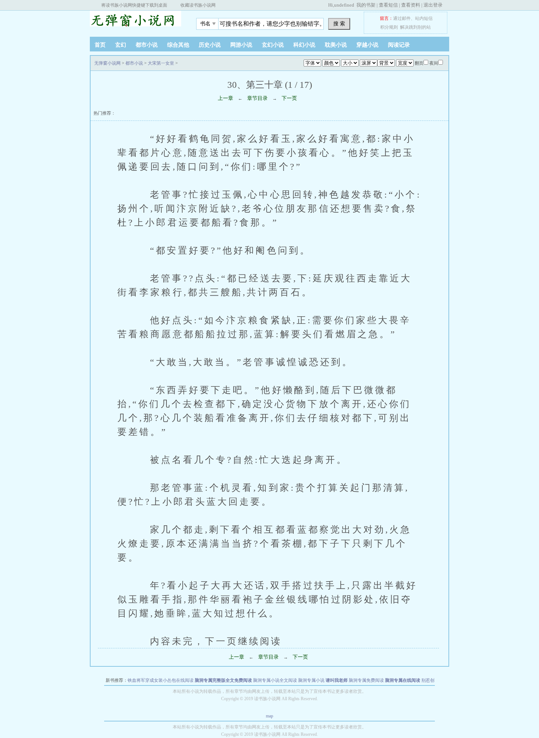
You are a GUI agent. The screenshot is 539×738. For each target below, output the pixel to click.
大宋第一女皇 (161, 63)
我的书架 (365, 5)
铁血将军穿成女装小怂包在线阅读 (161, 680)
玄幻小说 (273, 45)
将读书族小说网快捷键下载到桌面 (134, 5)
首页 (100, 45)
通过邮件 (402, 18)
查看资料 (410, 5)
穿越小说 (367, 45)
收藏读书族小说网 (198, 5)
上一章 (225, 98)
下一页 (289, 98)
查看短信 (388, 5)
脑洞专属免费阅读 (366, 680)
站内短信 (424, 18)
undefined (344, 5)
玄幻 (120, 45)
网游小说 (241, 45)
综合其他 (178, 45)
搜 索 (339, 23)
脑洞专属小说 (311, 680)
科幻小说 (304, 45)
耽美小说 (336, 45)
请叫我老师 (337, 680)
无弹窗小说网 (136, 22)
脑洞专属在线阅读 (402, 680)
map (269, 716)
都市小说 (147, 45)
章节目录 (257, 98)
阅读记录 (399, 45)
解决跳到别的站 (415, 27)
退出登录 (433, 5)
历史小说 (210, 45)
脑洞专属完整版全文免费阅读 (223, 680)
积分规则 (389, 27)
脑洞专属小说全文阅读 (275, 680)
